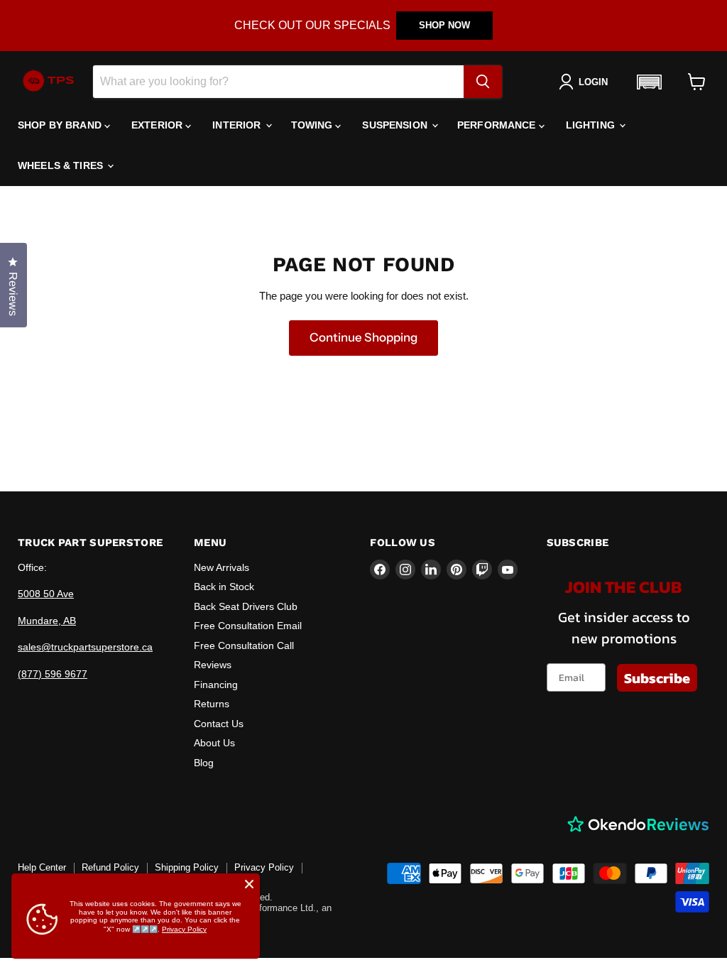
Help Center (42, 867)
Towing (313, 125)
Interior (237, 125)
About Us (214, 742)
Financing (216, 684)
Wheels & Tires (62, 165)
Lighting (592, 125)
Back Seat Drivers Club (245, 606)
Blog (204, 762)
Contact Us (219, 723)
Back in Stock (224, 586)
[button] (649, 82)
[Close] (249, 884)
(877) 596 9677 (52, 674)
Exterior (158, 125)
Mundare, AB (47, 620)
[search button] (483, 81)
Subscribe (657, 678)
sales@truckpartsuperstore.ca (85, 647)
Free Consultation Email (248, 625)
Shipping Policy (187, 867)
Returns (211, 703)
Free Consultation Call (244, 645)
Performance (498, 125)
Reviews (212, 664)
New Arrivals (221, 567)
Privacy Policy (264, 867)
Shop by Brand (61, 125)
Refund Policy (110, 867)
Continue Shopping (363, 337)
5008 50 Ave (46, 593)
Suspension (396, 125)
